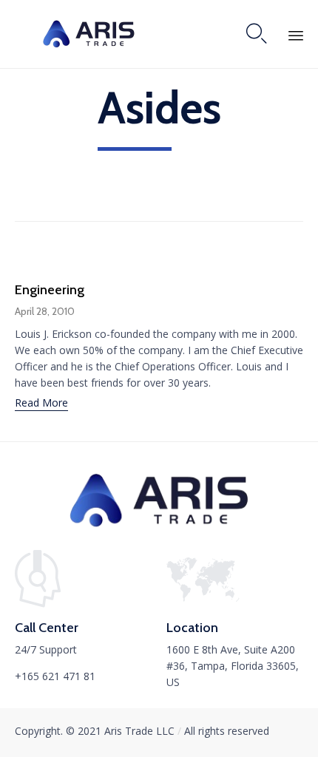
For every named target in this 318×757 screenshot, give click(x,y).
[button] (41, 404)
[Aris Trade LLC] (89, 34)
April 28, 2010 (45, 311)
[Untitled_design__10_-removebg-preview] (159, 525)
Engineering (49, 290)
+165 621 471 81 (55, 676)
